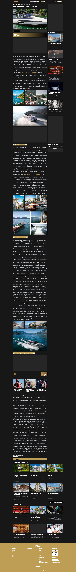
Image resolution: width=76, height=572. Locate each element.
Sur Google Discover (55, 560)
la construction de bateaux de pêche (27, 72)
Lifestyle (30, 1)
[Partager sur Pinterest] (57, 146)
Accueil (14, 4)
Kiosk (42, 1)
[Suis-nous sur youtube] (40, 566)
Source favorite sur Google (56, 562)
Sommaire (17, 31)
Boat (40, 1)
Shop (44, 1)
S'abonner (59, 1)
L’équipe (40, 550)
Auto (33, 1)
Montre (35, 1)
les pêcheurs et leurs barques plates (32, 174)
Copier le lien (55, 148)
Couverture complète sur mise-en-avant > (55, 502)
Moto (38, 1)
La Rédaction (45, 8)
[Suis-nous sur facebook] (36, 566)
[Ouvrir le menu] (56, 1)
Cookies (40, 555)
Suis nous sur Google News (55, 150)
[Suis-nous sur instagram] (38, 566)
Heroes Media (41, 554)
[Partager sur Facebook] (50, 146)
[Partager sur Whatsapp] (61, 146)
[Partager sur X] (53, 146)
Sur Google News (54, 559)
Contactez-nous (41, 551)
